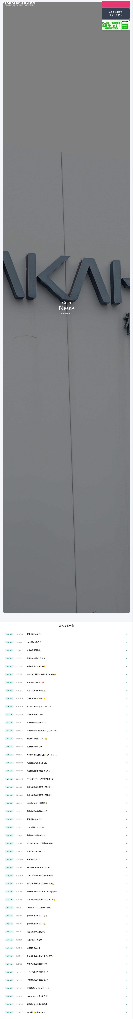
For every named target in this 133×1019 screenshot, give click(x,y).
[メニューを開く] (116, 4)
